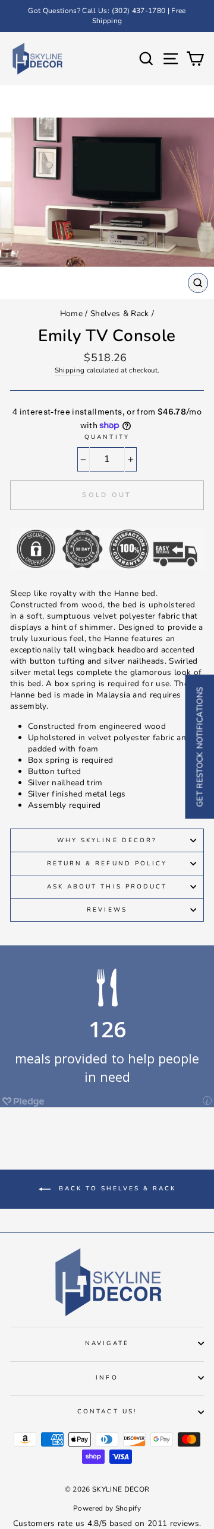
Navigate (106, 1343)
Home (71, 313)
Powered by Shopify (107, 1508)
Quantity (106, 437)
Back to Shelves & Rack (115, 1189)
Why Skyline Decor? (107, 840)
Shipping (70, 370)
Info (107, 1378)
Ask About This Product (107, 887)
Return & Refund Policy (107, 863)
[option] (107, 16)
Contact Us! (107, 1411)
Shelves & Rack (119, 313)
